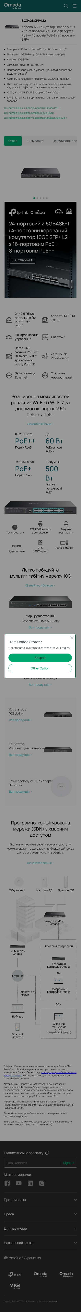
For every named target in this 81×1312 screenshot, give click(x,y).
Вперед (40, 658)
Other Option (40, 668)
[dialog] (40, 656)
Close (72, 637)
